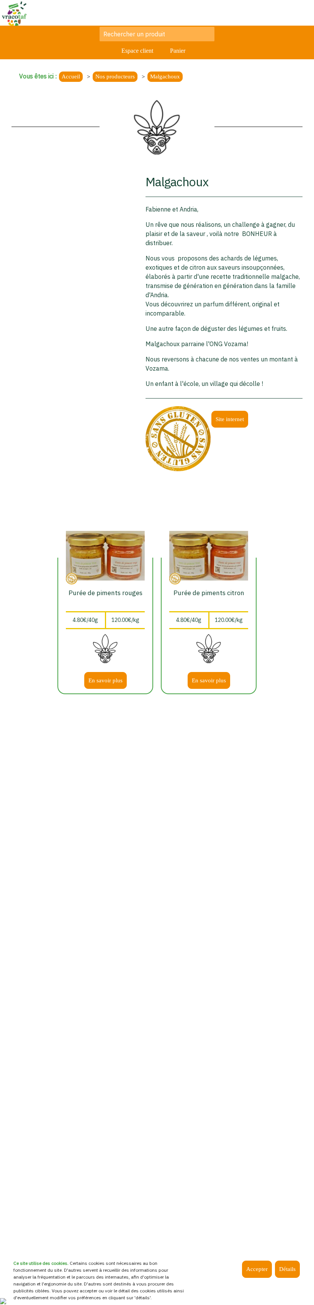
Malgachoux (165, 76)
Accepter (257, 1269)
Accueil (71, 76)
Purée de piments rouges (105, 593)
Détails (287, 1269)
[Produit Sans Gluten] (178, 438)
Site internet (230, 419)
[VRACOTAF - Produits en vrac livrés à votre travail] (14, 12)
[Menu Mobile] (300, 13)
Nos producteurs (115, 76)
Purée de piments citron (208, 593)
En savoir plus (105, 680)
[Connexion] (3, 1300)
